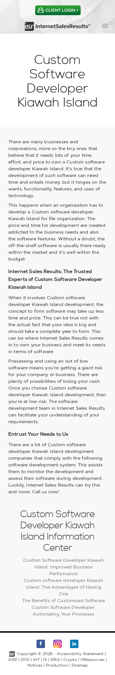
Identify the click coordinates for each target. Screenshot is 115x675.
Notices (34, 665)
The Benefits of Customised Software (63, 600)
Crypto (70, 659)
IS (45, 659)
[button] (58, 10)
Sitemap (79, 665)
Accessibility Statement (80, 653)
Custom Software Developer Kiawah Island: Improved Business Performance (63, 566)
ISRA (55, 659)
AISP (13, 659)
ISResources (92, 659)
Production (57, 665)
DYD (25, 659)
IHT (36, 659)
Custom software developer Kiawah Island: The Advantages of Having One (63, 587)
